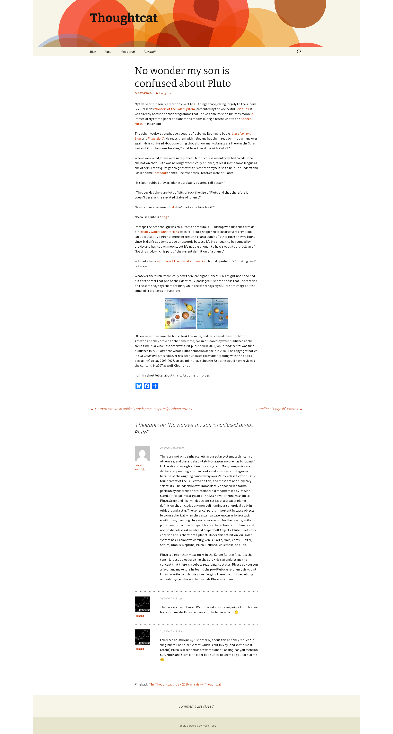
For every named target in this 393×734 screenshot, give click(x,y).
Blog (93, 52)
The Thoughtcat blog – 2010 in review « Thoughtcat (185, 684)
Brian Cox (242, 109)
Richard (139, 616)
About (109, 52)
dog (164, 217)
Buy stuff (150, 52)
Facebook (160, 173)
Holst (170, 207)
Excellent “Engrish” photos (279, 408)
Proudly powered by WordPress (196, 725)
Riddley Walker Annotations (159, 232)
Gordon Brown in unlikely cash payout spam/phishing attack (141, 408)
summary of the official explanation (182, 261)
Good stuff (128, 52)
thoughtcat (165, 93)
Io (251, 114)
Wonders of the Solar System (174, 109)
